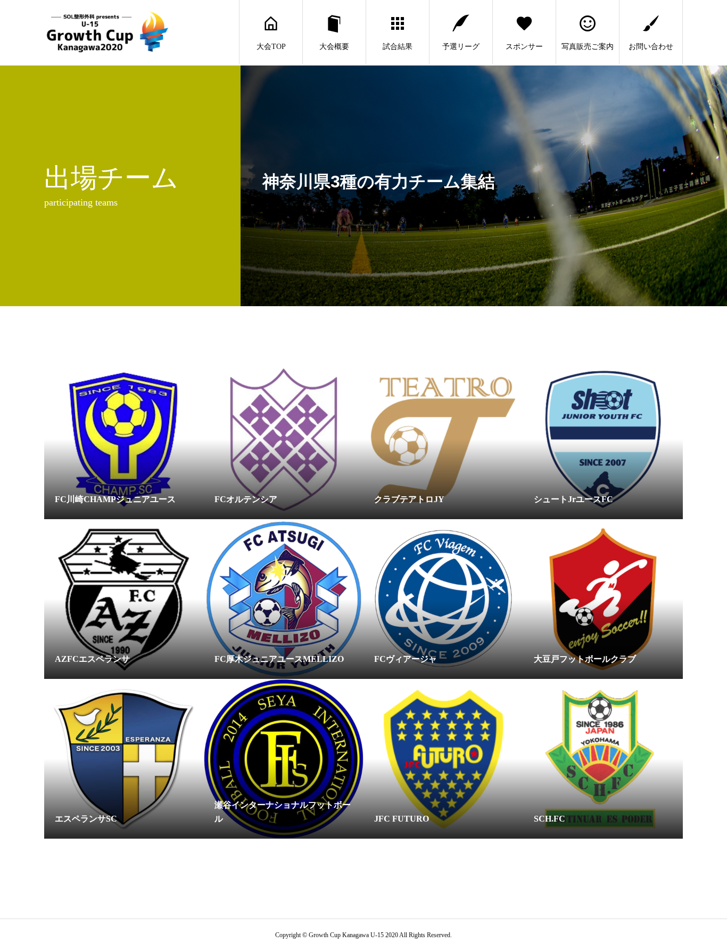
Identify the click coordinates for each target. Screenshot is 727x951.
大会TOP (271, 47)
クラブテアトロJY (409, 499)
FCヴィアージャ (405, 658)
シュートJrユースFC (573, 499)
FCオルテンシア (245, 499)
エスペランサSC (86, 818)
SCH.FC (549, 818)
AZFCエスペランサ (92, 658)
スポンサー (524, 47)
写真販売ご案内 (587, 47)
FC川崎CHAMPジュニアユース (115, 499)
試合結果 (397, 47)
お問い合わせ (651, 47)
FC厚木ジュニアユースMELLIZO (279, 658)
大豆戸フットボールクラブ (585, 658)
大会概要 (334, 47)
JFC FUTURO (401, 818)
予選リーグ (461, 47)
